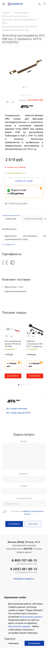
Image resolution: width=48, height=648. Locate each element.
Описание (10, 219)
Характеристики (33, 219)
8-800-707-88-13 (24, 562)
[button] (18, 385)
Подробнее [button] (9, 639)
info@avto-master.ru (24, 578)
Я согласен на (27, 512)
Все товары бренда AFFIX (18, 413)
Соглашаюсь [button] (34, 643)
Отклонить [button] (14, 643)
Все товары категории (16, 408)
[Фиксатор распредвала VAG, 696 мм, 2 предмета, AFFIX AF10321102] (25, 67)
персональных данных (31, 617)
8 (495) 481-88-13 (23, 570)
